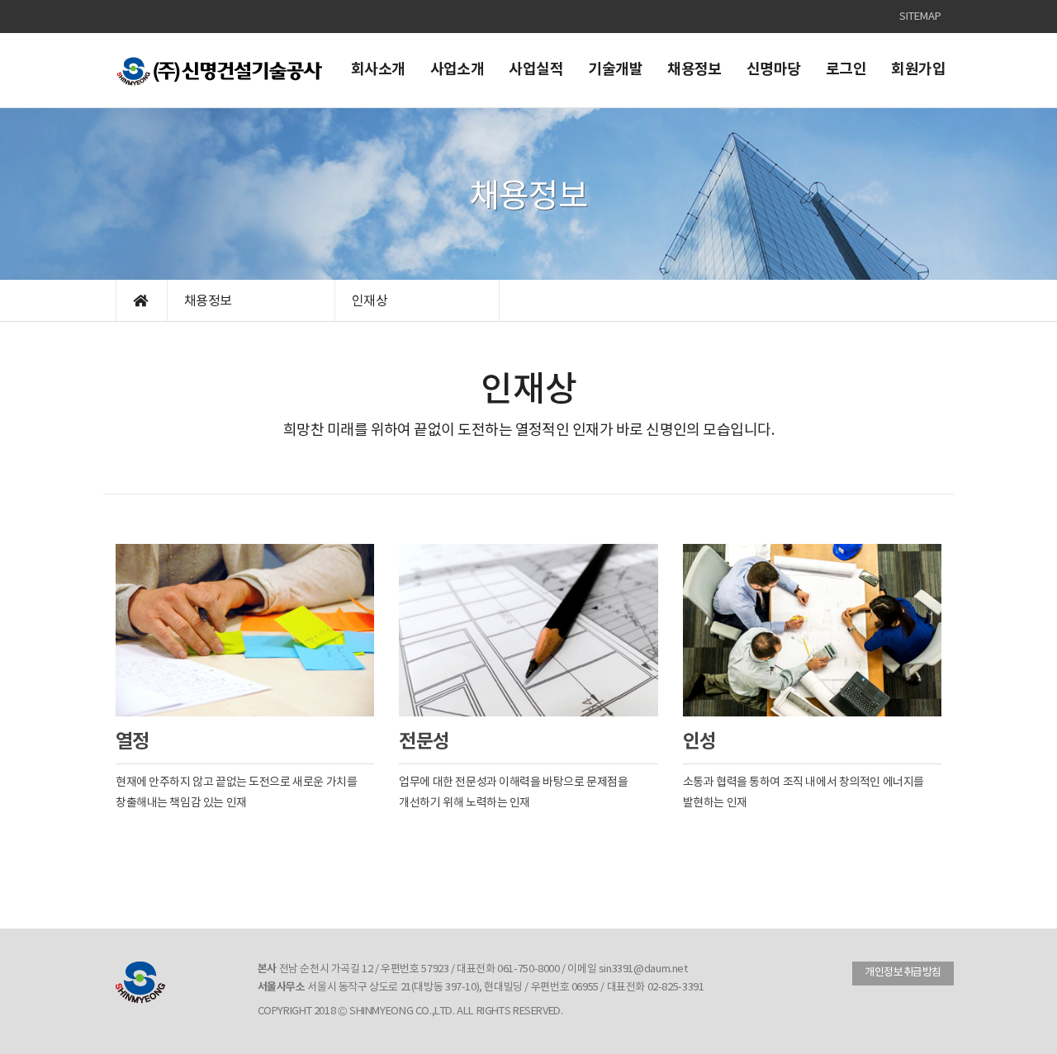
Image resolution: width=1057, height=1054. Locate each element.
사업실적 (536, 69)
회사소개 (378, 69)
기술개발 (615, 69)
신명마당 (774, 69)
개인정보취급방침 (903, 973)
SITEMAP (920, 17)
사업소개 (457, 69)
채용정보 (694, 69)
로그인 (846, 69)
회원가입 (918, 69)
